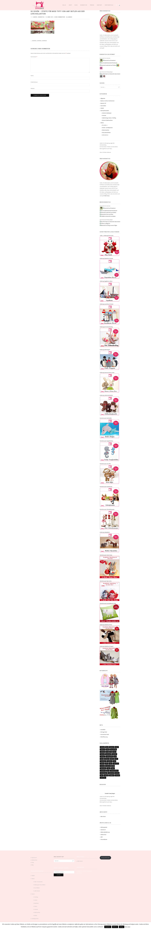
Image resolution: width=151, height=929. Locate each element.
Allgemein (69, 17)
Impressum (103, 829)
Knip (106, 763)
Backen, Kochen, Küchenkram (107, 101)
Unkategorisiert (35, 918)
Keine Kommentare (60, 17)
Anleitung (102, 747)
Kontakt (99, 5)
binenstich (83, 5)
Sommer (104, 115)
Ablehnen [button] (115, 927)
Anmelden (103, 729)
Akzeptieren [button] (107, 927)
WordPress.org (104, 737)
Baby (107, 747)
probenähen (103, 770)
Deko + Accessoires (38, 881)
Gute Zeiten (103, 105)
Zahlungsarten (104, 827)
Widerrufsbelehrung (105, 832)
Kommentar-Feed (105, 734)
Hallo (64, 5)
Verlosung (117, 775)
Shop (70, 5)
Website (32, 88)
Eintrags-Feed (104, 732)
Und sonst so (105, 135)
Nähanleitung (103, 768)
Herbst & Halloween (106, 113)
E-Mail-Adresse (34, 82)
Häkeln (102, 108)
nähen (109, 768)
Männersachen (105, 130)
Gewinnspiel (108, 754)
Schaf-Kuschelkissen (114, 770)
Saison (33, 894)
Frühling (36, 897)
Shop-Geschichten (106, 132)
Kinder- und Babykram (107, 127)
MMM (113, 765)
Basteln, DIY (103, 103)
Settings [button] (121, 927)
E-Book (114, 751)
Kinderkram (109, 761)
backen (116, 747)
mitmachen (108, 765)
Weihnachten (103, 777)
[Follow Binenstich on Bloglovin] (101, 76)
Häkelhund (107, 758)
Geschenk (102, 754)
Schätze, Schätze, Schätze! (39, 40)
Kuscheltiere (37, 888)
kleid (114, 761)
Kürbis (110, 763)
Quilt (108, 770)
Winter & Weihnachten (107, 120)
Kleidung (102, 763)
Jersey (116, 758)
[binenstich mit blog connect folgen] (104, 76)
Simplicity (106, 775)
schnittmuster (110, 773)
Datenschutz (103, 834)
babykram (111, 747)
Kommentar (34, 56)
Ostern (113, 768)
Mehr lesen (107, 195)
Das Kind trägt (113, 749)
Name (32, 75)
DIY (110, 751)
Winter (35, 915)
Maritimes (36, 903)
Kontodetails (109, 5)
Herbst (102, 758)
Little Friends (116, 763)
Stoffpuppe (112, 775)
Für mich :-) (104, 125)
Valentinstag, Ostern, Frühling (109, 118)
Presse (92, 5)
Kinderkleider (103, 761)
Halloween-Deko (109, 756)
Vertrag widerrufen (105, 857)
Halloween (102, 756)
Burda (108, 749)
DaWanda (102, 751)
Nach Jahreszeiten (105, 110)
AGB (101, 837)
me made (102, 765)
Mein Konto (103, 816)
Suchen (58, 874)
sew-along (117, 773)
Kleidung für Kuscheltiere (39, 884)
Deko (107, 751)
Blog (76, 5)
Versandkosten (104, 839)
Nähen (102, 122)
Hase (115, 756)
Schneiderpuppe (103, 773)
